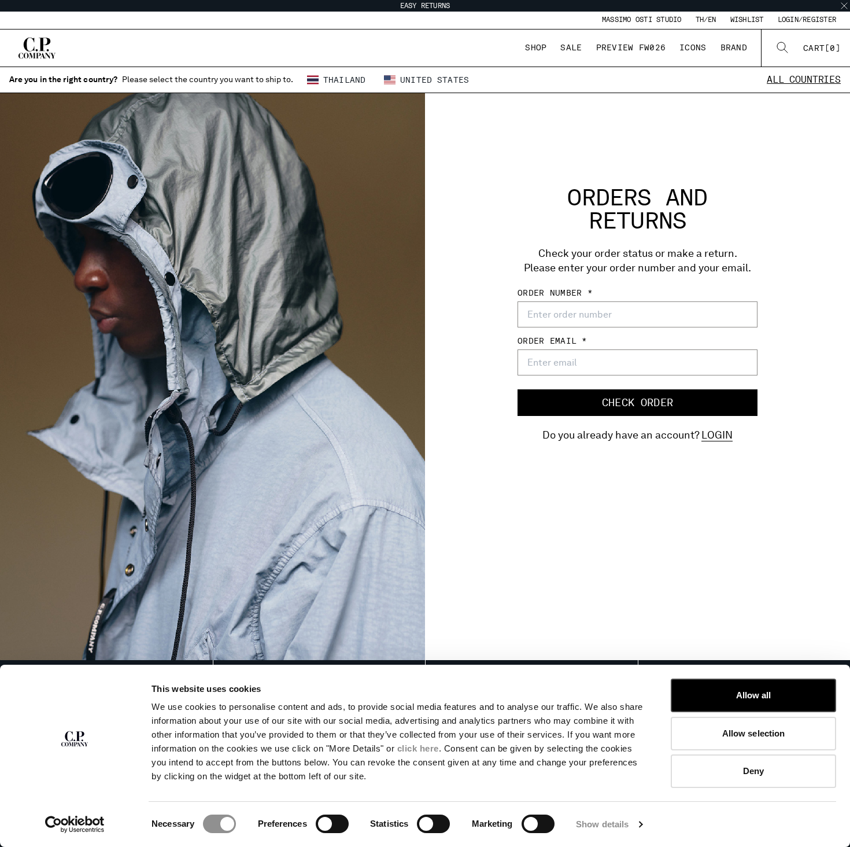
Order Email (550, 341)
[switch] (332, 824)
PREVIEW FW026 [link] (631, 47)
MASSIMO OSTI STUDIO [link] (642, 20)
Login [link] (717, 435)
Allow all (753, 695)
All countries (804, 79)
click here (418, 748)
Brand (733, 47)
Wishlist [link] (747, 20)
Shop (535, 47)
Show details (602, 824)
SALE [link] (571, 47)
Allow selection (753, 733)
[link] (822, 48)
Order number (552, 293)
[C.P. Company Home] (37, 48)
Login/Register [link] (807, 20)
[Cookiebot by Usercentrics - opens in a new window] (74, 824)
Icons (692, 47)
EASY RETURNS (425, 6)
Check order (637, 402)
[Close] (844, 6)
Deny (753, 771)
